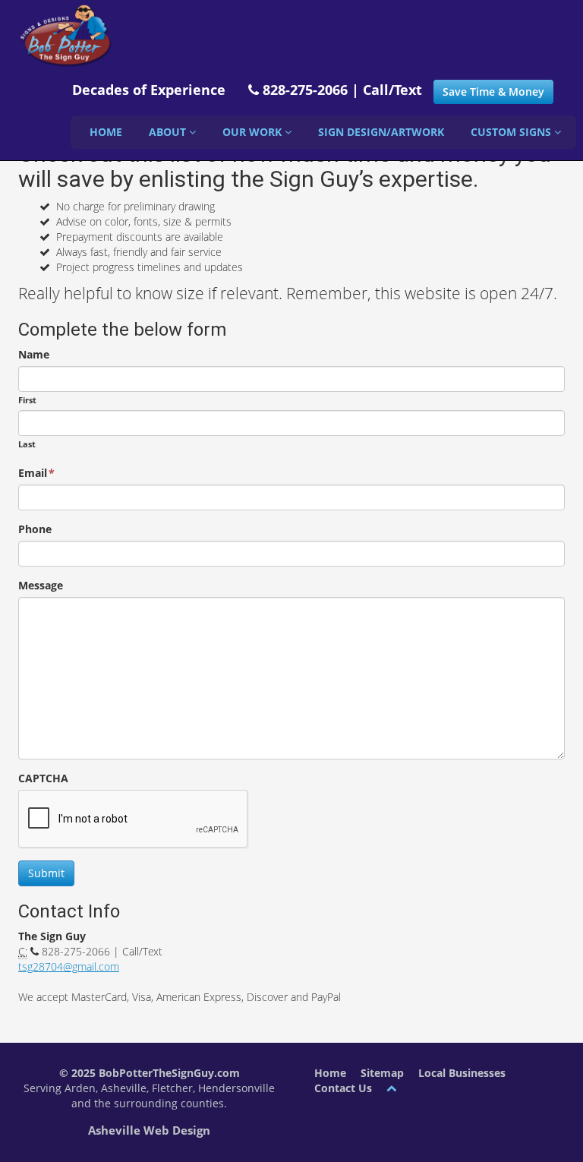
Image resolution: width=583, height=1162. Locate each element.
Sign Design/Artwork (381, 132)
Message (40, 585)
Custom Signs (512, 132)
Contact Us (343, 1088)
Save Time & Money (493, 91)
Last (27, 444)
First (27, 400)
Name (33, 354)
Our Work (253, 132)
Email (36, 473)
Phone (35, 529)
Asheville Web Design (149, 1130)
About (169, 132)
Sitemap (382, 1073)
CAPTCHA (43, 778)
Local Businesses (462, 1073)
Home (106, 132)
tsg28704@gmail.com (68, 966)
